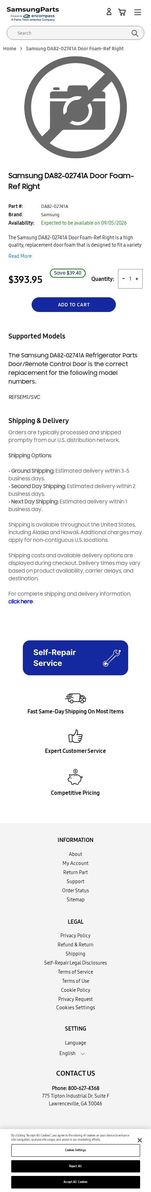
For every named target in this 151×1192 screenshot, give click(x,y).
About (75, 854)
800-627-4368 (83, 1088)
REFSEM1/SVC (24, 397)
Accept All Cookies (75, 1182)
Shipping (75, 953)
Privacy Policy (75, 935)
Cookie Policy (75, 990)
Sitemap (76, 899)
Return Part (75, 872)
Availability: (21, 222)
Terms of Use (75, 980)
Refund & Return (75, 944)
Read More (20, 256)
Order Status (75, 890)
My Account (75, 863)
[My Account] (110, 12)
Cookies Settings (75, 1150)
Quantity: (102, 279)
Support (75, 881)
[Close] (139, 1140)
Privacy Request (75, 999)
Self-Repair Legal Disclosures (75, 962)
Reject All (75, 1166)
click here (20, 602)
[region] (75, 1160)
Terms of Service (75, 971)
